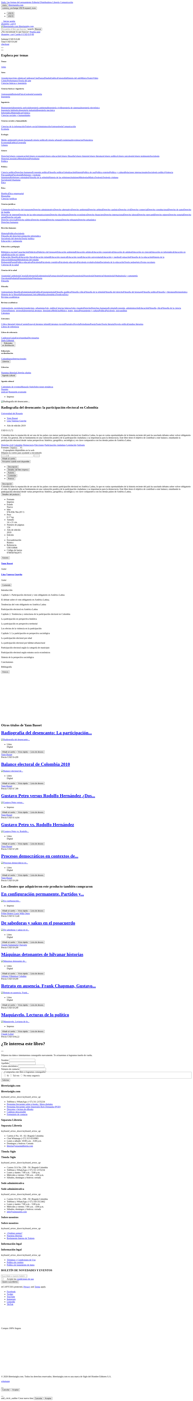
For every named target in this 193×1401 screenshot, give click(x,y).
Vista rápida (23, 752)
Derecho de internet (10, 214)
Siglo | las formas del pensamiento (16, 2)
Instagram (11, 1299)
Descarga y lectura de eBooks (20, 1109)
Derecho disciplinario (59, 214)
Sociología (154, 156)
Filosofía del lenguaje (132, 292)
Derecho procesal (9, 220)
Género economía (36, 156)
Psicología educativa (68, 262)
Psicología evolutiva (86, 262)
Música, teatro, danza (69, 310)
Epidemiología (43, 276)
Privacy (26, 1287)
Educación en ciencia (141, 252)
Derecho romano (54, 220)
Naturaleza (88, 140)
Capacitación (23, 252)
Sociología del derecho (11, 238)
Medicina (56, 310)
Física (21, 94)
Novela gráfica (120, 324)
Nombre (4, 1060)
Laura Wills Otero (22, 913)
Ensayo (31, 324)
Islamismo (5, 177)
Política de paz (89, 172)
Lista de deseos (37, 752)
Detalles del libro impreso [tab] (18, 470)
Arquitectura (6, 78)
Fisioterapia (67, 276)
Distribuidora (46, 2)
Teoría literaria (107, 324)
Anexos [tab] (11, 479)
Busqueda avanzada (17, 392)
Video (95, 78)
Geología (28, 94)
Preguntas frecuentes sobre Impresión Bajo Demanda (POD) (34, 1107)
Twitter (10, 1294)
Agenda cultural (8, 375)
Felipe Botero (7, 913)
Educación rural (74, 257)
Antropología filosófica (11, 292)
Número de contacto (10, 1069)
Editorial (36, 2)
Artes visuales (77, 308)
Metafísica (42, 294)
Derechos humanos (23, 172)
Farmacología (56, 276)
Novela (76, 324)
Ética (66, 294)
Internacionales (19, 359)
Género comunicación (18, 156)
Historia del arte (74, 78)
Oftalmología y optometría (126, 276)
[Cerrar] (2, 1387)
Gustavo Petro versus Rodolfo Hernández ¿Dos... (48, 795)
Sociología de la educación (112, 262)
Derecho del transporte (23, 209)
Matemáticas (16, 113)
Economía (5, 142)
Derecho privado (13, 217)
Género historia (82, 156)
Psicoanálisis (6, 175)
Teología (99, 177)
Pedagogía (5, 262)
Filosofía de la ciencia (171, 308)
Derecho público (24, 220)
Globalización (69, 172)
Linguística (13, 158)
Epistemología (28, 292)
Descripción (7, 484)
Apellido (5, 1063)
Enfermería (32, 276)
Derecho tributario (70, 220)
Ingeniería (28, 310)
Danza (41, 78)
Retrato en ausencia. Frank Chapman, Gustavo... (48, 985)
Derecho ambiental (79, 209)
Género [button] (4, 145)
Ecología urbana (53, 140)
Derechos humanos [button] (9, 222)
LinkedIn (11, 1302)
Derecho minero (161, 214)
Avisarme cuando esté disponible (15, 462)
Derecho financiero (95, 214)
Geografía (21, 142)
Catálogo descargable (16, 1112)
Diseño (47, 78)
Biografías (5, 196)
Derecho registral (39, 220)
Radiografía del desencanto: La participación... (46, 732)
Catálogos (29, 78)
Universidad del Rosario (12, 413)
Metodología (23, 158)
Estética (53, 78)
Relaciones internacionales (136, 172)
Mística (91, 177)
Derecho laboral (131, 214)
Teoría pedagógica (132, 262)
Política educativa (24, 262)
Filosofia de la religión (39, 177)
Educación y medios (111, 257)
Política (11, 233)
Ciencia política (8, 172)
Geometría (37, 94)
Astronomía (6, 94)
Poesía (13, 262)
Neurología (88, 276)
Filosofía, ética (155, 308)
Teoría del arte (24, 80)
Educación (144, 308)
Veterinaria (37, 278)
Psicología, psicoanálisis (116, 310)
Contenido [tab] (12, 476)
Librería (56, 2)
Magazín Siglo (27, 387)
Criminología (7, 209)
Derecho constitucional (158, 209)
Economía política (40, 172)
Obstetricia (98, 276)
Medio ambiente (8, 140)
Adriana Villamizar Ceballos (13, 976)
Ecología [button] (5, 129)
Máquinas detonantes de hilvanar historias (42, 954)
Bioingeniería (7, 108)
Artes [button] (3, 67)
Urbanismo (15, 180)
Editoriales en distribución (8, 344)
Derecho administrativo (43, 209)
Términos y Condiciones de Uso (21, 1260)
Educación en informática (162, 252)
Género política (110, 156)
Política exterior (102, 172)
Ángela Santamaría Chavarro (14, 945)
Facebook (11, 1291)
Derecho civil (125, 209)
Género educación (52, 156)
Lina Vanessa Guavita (16, 421)
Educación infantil (42, 257)
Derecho (5, 156)
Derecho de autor (176, 209)
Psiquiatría (23, 278)
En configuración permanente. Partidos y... (42, 893)
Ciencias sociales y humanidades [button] (15, 115)
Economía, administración (127, 308)
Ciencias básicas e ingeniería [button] (14, 83)
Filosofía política (55, 172)
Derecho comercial (139, 209)
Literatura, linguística (42, 310)
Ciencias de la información (13, 126)
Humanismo (26, 294)
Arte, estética (50, 308)
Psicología (17, 175)
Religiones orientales (19, 177)
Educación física (26, 257)
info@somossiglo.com (17, 1212)
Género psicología (125, 156)
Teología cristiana (110, 177)
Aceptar (15, 1390)
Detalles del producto (10, 494)
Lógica (35, 294)
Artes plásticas (18, 78)
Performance (12, 80)
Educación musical (58, 257)
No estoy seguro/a (31, 1075)
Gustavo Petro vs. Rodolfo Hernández (37, 824)
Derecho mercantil (146, 214)
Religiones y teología (31, 175)
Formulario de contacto (17, 1114)
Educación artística (83, 252)
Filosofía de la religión (95, 292)
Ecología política (38, 140)
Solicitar (5, 1080)
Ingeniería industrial (28, 110)
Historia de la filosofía (11, 294)
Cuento (24, 324)
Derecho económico (78, 214)
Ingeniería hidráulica (10, 110)
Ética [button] (3, 182)
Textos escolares (148, 262)
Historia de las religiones (60, 177)
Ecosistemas (66, 140)
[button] (8, 21)
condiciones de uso (25, 1279)
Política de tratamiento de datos (20, 1265)
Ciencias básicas (63, 308)
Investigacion (77, 140)
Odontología (108, 276)
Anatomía (5, 276)
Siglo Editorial (7, 340)
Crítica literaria (7, 324)
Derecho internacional (114, 214)
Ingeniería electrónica (90, 108)
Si (8, 1075)
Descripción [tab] (13, 467)
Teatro (90, 78)
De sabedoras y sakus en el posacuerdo (38, 922)
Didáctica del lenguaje (47, 252)
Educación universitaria (91, 257)
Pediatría (14, 278)
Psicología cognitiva (50, 262)
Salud (97, 262)
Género (4, 310)
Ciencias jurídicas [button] (9, 198)
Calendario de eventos (11, 387)
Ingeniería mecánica (46, 110)
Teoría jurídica (27, 238)
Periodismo (34, 158)
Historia (4, 158)
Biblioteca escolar (9, 252)
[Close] (2, 50)
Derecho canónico (111, 209)
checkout (5, 44)
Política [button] (4, 161)
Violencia (169, 172)
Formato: (5, 447)
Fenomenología (48, 292)
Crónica (17, 324)
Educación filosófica (10, 257)
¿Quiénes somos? (14, 1233)
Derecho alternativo (62, 209)
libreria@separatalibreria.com (20, 1146)
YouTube (11, 1296)
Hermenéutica (181, 292)
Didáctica (33, 252)
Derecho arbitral (95, 209)
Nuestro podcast (4, 390)
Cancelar (5, 1390)
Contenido (6, 585)
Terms (37, 1287)
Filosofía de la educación (141, 257)
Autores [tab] (11, 473)
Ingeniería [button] (5, 97)
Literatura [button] (5, 313)
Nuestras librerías (9, 372)
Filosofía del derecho (10, 236)
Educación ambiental (66, 252)
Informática (6, 113)
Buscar (38, 29)
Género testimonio (142, 156)
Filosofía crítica (78, 292)
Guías (12, 338)
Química (26, 113)
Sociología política (156, 172)
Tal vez (16, 1075)
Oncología (5, 278)
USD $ (10, 13)
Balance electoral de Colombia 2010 (35, 764)
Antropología (57, 126)
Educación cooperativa (102, 252)
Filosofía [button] (5, 281)
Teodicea (60, 294)
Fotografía (62, 78)
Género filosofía (67, 156)
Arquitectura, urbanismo (34, 308)
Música (84, 78)
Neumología (77, 276)
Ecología (112, 308)
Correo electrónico (9, 1066)
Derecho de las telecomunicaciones (34, 214)
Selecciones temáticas (43, 387)
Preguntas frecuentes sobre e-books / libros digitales (30, 1104)
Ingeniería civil (54, 108)
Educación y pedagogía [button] (11, 241)
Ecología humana (23, 140)
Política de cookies (15, 1262)
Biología (15, 94)
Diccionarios (33, 338)
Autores (5, 558)
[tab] (96, 483)
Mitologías (83, 177)
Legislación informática (30, 236)
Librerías (5, 361)
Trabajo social (31, 126)
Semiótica (51, 294)
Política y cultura (116, 172)
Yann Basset (12, 418)
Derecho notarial (176, 214)
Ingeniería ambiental (39, 108)
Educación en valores (15, 254)
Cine (36, 78)
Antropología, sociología (12, 308)
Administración (44, 126)
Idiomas (13, 259)
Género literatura (96, 156)
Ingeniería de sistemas (71, 108)
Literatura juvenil (57, 324)
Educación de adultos (122, 252)
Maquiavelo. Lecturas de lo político (35, 1014)
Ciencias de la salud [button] (10, 265)
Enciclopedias (21, 338)
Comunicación (66, 2)
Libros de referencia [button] (10, 326)
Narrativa (69, 324)
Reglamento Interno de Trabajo (20, 1238)
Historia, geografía (16, 310)
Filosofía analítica (63, 292)
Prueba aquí (35, 32)
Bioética (4, 193)
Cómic (4, 80)
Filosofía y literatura (166, 292)
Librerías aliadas (24, 372)
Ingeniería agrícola (21, 108)
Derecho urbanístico (87, 220)
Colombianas (7, 359)
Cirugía (23, 276)
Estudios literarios (135, 324)
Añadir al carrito (8, 459)
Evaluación (125, 257)
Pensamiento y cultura (89, 310)
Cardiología (15, 276)
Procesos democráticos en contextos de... (39, 856)
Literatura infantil (42, 324)
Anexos (5, 672)
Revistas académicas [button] (10, 297)
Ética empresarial (16, 193)
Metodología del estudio (28, 259)
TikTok (10, 1304)
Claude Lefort (7, 1034)
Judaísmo (75, 177)
